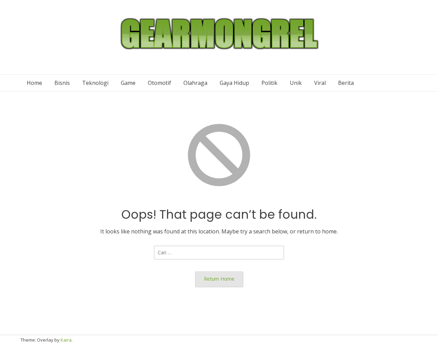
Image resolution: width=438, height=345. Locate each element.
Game (128, 83)
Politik (269, 83)
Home (34, 83)
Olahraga (195, 83)
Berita (346, 83)
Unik (296, 83)
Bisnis (62, 83)
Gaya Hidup (234, 83)
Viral (320, 83)
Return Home (219, 279)
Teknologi (95, 83)
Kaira (66, 340)
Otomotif (159, 83)
